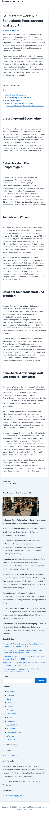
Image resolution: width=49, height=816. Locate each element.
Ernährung (11, 706)
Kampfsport (11, 714)
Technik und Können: (13, 100)
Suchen (5, 677)
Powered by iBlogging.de (12, 796)
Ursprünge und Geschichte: (16, 95)
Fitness (10, 710)
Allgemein (11, 691)
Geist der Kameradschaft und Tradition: (20, 103)
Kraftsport (11, 721)
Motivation (11, 729)
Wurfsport (11, 740)
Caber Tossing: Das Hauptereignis (18, 98)
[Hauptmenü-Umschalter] (7, 5)
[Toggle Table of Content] (4, 90)
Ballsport (10, 695)
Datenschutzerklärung (11, 756)
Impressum (7, 750)
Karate (9, 718)
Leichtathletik (12, 725)
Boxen (9, 699)
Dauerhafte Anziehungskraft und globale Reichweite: (25, 106)
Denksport (11, 703)
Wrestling (10, 736)
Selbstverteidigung (14, 732)
